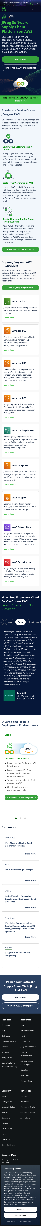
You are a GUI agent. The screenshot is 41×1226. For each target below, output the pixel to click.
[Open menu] (37, 9)
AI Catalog (5, 1052)
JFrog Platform (7, 1058)
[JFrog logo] (5, 9)
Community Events (27, 1107)
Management (7, 1101)
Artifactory (6, 1025)
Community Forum (27, 1112)
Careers (5, 1123)
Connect (5, 1047)
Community (24, 1096)
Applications (25, 1118)
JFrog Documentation (28, 1047)
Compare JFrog (26, 1081)
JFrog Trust (24, 1075)
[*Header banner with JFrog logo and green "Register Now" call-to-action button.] (20, 3)
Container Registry (9, 1041)
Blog (22, 1025)
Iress (10, 622)
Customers (6, 1118)
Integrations (25, 1041)
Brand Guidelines (8, 1145)
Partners (5, 1112)
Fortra (20, 622)
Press (4, 1134)
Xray (3, 1030)
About (4, 1096)
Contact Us (6, 1139)
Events (23, 1036)
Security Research (27, 1030)
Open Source (25, 1070)
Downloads (24, 1101)
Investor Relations (8, 1107)
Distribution (6, 1036)
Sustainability (7, 1129)
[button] (20, 249)
